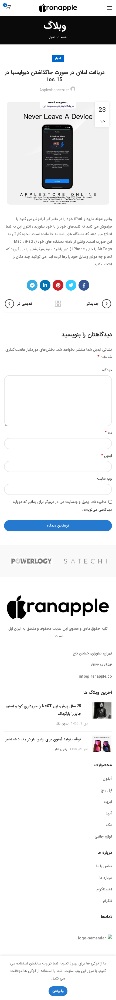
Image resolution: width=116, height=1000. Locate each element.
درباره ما (106, 878)
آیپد (108, 813)
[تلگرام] (32, 285)
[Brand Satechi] (85, 561)
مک (109, 825)
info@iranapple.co (95, 677)
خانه (63, 37)
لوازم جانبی (103, 836)
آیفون (107, 779)
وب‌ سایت (104, 479)
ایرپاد (108, 802)
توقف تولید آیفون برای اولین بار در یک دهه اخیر (43, 739)
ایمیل (106, 455)
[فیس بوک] (84, 285)
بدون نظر (62, 723)
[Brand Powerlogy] (31, 561)
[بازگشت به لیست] (58, 304)
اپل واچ (106, 790)
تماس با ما (104, 866)
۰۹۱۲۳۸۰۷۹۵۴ (101, 665)
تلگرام (107, 901)
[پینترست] (58, 285)
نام (108, 432)
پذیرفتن (58, 991)
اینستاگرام (104, 889)
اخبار (52, 37)
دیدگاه (107, 370)
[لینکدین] (45, 285)
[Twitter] (71, 285)
